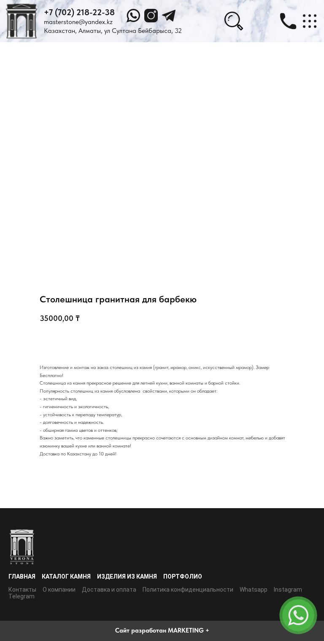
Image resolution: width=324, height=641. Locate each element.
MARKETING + (188, 630)
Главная (21, 576)
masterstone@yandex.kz (78, 22)
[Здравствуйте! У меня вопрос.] (298, 615)
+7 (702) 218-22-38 (79, 12)
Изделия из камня (127, 576)
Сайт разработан (140, 630)
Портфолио (182, 576)
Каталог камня (66, 576)
